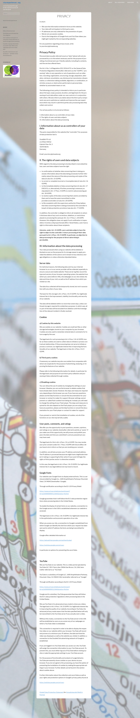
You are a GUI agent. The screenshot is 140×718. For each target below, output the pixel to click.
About (110, 2)
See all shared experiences (10, 20)
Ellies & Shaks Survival (9, 31)
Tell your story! (120, 2)
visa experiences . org (11, 2)
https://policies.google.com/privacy (52, 545)
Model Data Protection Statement (52, 692)
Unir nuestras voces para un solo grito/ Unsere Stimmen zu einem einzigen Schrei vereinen (11, 39)
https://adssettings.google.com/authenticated (56, 540)
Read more (130, 2)
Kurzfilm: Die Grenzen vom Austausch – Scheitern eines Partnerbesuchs (10, 53)
